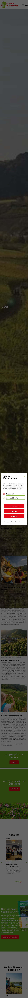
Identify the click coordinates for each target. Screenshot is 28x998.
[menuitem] (7, 522)
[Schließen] (24, 476)
